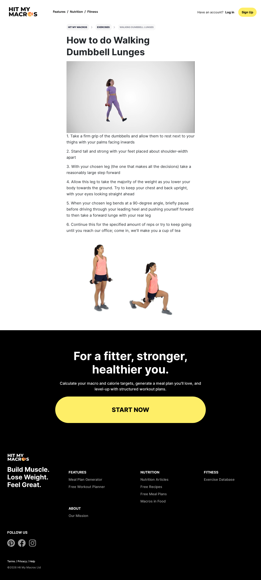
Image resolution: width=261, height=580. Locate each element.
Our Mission (78, 516)
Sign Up (247, 12)
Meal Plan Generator (85, 479)
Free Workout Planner (87, 487)
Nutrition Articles (154, 479)
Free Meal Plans (153, 494)
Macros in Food (153, 501)
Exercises (103, 27)
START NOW (130, 409)
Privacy (22, 561)
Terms (11, 561)
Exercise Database (219, 479)
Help (32, 561)
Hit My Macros (77, 27)
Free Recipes (151, 487)
